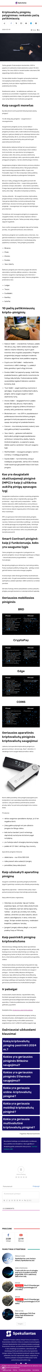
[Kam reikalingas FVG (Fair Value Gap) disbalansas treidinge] (7, 1314)
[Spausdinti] (26, 23)
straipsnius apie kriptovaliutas (23, 1010)
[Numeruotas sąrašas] (14, 1200)
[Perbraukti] (12, 1200)
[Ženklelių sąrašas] (17, 1200)
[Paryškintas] (4, 1200)
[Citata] (19, 1200)
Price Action (19, 1311)
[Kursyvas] (6, 1200)
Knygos (17, 1283)
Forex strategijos (21, 1268)
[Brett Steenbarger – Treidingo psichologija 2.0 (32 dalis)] (7, 1286)
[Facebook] (11, 23)
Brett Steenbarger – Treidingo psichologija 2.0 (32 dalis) (27, 1287)
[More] (36, 23)
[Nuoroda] (25, 1200)
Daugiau (20, 1324)
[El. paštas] (21, 23)
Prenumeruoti (21, 1234)
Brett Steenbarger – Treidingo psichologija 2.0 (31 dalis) (27, 1301)
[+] (30, 1200)
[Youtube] (26, 1364)
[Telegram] (31, 23)
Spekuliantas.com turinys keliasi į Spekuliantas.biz (25, 1259)
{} (27, 1200)
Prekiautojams (20, 1256)
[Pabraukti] (9, 1200)
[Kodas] (22, 1200)
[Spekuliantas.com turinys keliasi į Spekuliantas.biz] (7, 1258)
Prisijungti (36, 1186)
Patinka (8, 1234)
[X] (16, 23)
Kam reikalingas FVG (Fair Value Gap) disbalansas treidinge (25, 1315)
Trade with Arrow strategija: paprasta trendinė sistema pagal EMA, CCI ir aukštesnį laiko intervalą (26, 1273)
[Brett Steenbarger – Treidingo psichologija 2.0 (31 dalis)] (7, 1300)
